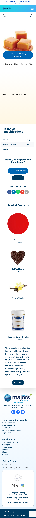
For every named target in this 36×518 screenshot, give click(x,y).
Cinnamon (18, 240)
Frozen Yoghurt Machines (11, 430)
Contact (5, 454)
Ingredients (6, 433)
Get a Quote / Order (18, 55)
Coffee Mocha (18, 269)
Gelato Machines (8, 423)
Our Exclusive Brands (10, 442)
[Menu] (32, 8)
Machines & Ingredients (14, 420)
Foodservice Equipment (15, 1)
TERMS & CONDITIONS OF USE (14, 515)
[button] (9, 192)
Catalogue (6, 445)
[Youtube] (23, 412)
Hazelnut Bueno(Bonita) (18, 337)
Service (5, 449)
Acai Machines (7, 428)
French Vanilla (18, 298)
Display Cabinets (8, 425)
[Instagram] (18, 412)
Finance (5, 452)
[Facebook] (13, 412)
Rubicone (18, 242)
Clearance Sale (7, 447)
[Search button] (31, 16)
